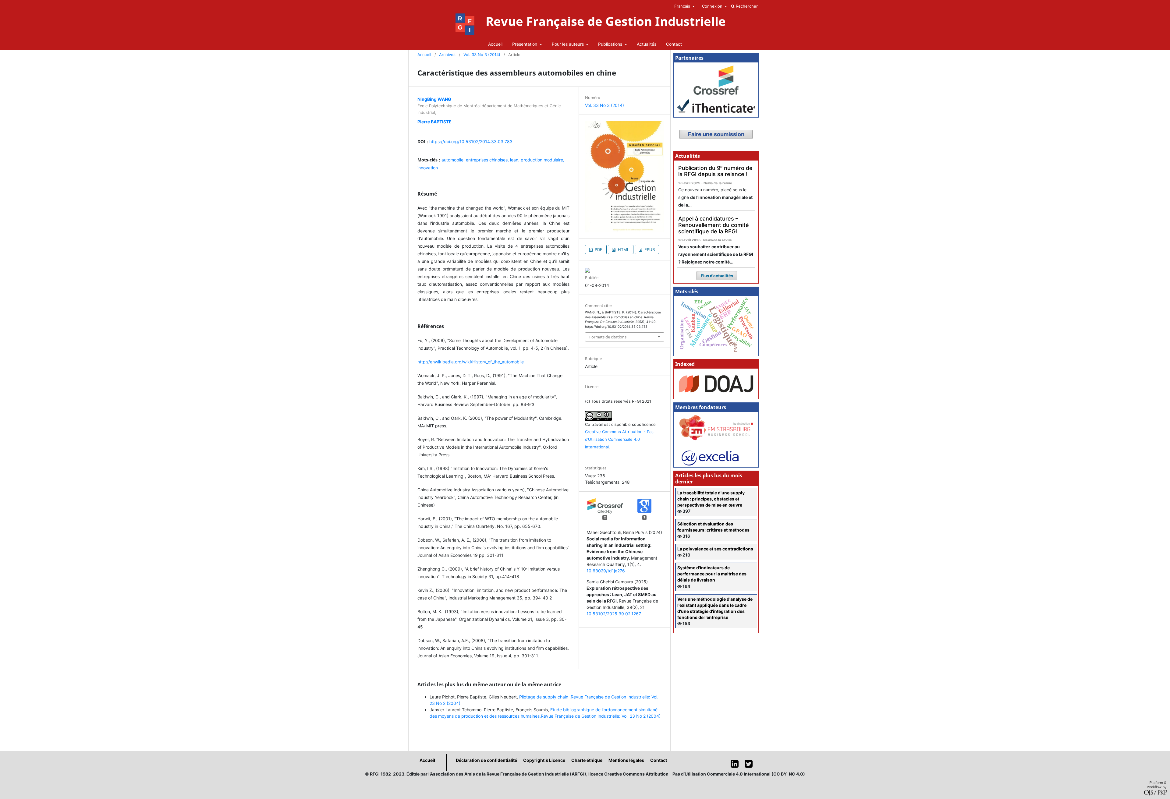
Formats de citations (607, 337)
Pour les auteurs (568, 44)
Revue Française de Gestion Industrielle (606, 21)
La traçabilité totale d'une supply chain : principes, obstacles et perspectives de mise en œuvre (711, 498)
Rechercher (746, 6)
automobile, (453, 159)
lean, (515, 159)
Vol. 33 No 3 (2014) (481, 54)
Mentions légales (626, 760)
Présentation (525, 44)
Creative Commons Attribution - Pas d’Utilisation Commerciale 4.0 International (619, 439)
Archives (447, 54)
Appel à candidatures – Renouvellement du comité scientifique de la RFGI (713, 224)
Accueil (495, 44)
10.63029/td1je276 (606, 570)
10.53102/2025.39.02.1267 (614, 613)
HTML (623, 249)
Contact (674, 44)
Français (682, 6)
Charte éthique (586, 760)
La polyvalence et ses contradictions (715, 548)
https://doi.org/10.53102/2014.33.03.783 (470, 141)
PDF (598, 249)
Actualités (646, 44)
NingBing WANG (434, 99)
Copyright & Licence (544, 760)
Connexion (713, 6)
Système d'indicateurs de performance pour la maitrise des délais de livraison (711, 573)
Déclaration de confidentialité (486, 760)
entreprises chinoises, (488, 159)
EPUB (649, 249)
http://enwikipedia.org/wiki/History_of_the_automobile (470, 361)
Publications (610, 44)
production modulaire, (542, 159)
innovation (427, 167)
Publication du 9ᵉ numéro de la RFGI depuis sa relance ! (715, 171)
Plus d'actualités (717, 275)
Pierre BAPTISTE (434, 121)
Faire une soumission (716, 134)
